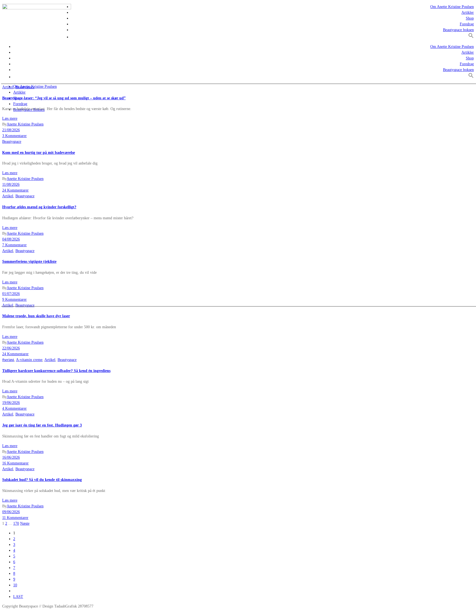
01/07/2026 (11, 294)
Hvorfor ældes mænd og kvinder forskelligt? (39, 207)
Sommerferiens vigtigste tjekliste (29, 261)
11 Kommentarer (15, 518)
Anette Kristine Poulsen (25, 124)
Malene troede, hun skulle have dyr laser (36, 316)
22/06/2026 (11, 348)
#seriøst (8, 360)
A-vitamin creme (29, 360)
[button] (471, 37)
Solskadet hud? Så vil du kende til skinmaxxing (42, 480)
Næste (24, 523)
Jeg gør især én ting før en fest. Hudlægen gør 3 (42, 425)
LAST (18, 597)
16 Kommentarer (15, 463)
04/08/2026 (11, 239)
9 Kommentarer (14, 299)
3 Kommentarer (14, 136)
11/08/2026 (11, 184)
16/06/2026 (11, 457)
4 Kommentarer (14, 408)
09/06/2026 (11, 512)
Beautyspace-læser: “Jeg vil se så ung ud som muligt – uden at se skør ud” (64, 98)
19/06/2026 (11, 403)
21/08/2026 (11, 130)
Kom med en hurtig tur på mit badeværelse (38, 152)
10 (15, 585)
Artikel (7, 87)
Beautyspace (24, 87)
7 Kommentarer (14, 245)
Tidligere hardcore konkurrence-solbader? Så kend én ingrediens (56, 371)
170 (16, 523)
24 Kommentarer (15, 190)
